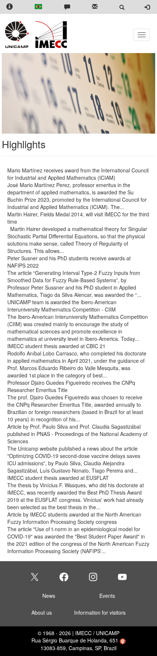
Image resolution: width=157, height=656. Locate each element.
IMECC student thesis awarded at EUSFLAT (58, 477)
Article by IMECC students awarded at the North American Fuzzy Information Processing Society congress (74, 518)
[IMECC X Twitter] (34, 576)
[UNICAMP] (18, 34)
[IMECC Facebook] (63, 576)
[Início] (50, 34)
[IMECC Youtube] (122, 576)
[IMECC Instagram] (93, 576)
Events (107, 595)
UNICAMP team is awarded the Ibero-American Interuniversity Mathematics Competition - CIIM (61, 305)
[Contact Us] (67, 7)
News (48, 595)
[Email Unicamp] (95, 7)
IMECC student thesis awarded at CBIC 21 (56, 346)
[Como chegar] (123, 640)
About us (41, 612)
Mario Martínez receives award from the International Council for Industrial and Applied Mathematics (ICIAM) (78, 174)
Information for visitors (100, 612)
